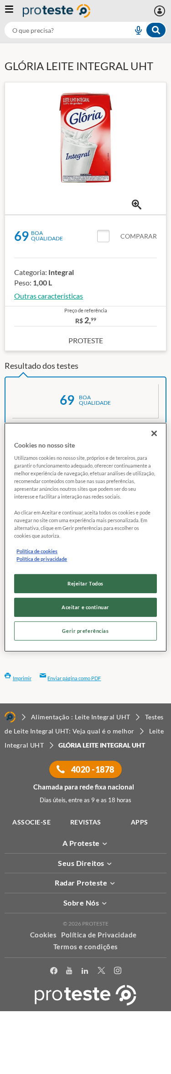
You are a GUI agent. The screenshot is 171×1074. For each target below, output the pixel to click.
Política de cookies (36, 551)
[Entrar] (160, 11)
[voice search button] (134, 30)
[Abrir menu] (14, 11)
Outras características (48, 295)
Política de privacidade (41, 559)
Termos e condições (85, 946)
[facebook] (53, 972)
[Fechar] (154, 433)
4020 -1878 (91, 769)
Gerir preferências (85, 631)
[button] (127, 236)
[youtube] (69, 972)
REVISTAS (85, 822)
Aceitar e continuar (85, 607)
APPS (139, 822)
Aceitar (85, 1068)
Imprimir (22, 678)
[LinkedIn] (84, 972)
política (89, 1054)
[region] (85, 537)
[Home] (10, 717)
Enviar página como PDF (74, 678)
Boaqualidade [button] (47, 235)
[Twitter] (101, 972)
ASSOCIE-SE (31, 822)
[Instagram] (117, 972)
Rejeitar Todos (85, 583)
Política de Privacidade (99, 935)
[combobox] (85, 30)
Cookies (43, 935)
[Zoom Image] (136, 204)
